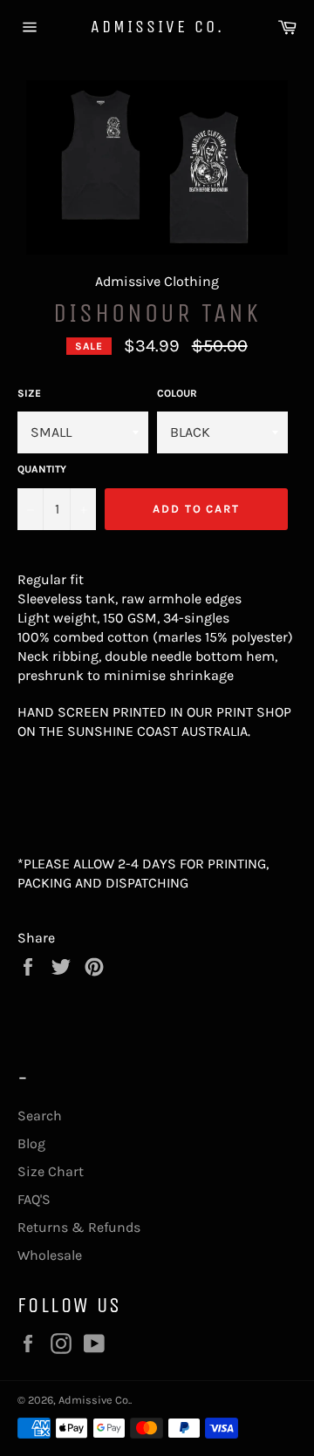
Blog (31, 1143)
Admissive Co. (157, 27)
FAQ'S (34, 1199)
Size (29, 393)
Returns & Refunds (78, 1227)
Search (39, 1115)
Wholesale (49, 1255)
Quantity (41, 469)
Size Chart (50, 1171)
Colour (177, 393)
